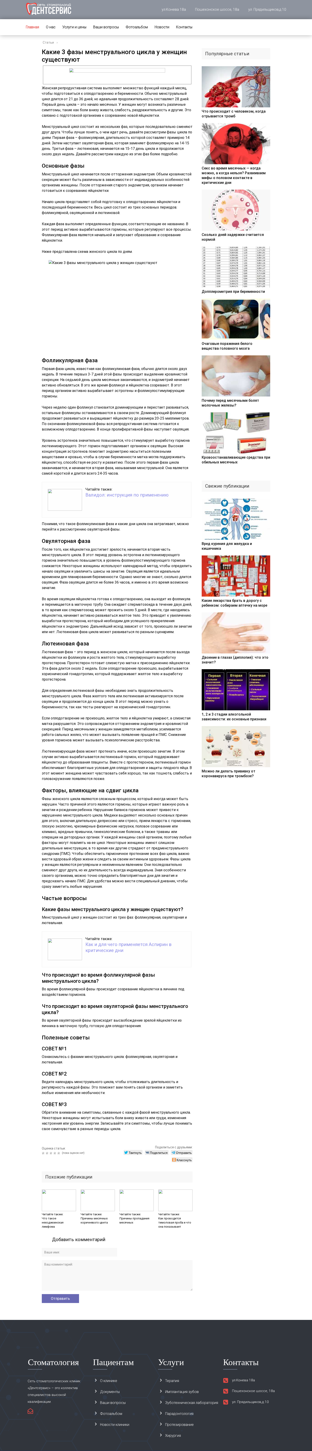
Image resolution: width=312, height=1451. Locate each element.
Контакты (184, 27)
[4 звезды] (55, 1153)
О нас (51, 27)
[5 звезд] (59, 1153)
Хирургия (173, 1435)
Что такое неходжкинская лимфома (52, 1222)
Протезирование (179, 1424)
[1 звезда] (44, 1153)
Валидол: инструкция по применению (127, 495)
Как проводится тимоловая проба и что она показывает (174, 1222)
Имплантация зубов (182, 1392)
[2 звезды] (48, 1153)
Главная (32, 27)
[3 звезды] (51, 1153)
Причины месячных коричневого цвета (94, 1220)
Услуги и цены (74, 27)
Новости (162, 27)
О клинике (108, 1381)
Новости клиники (114, 1424)
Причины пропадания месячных (134, 1220)
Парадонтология (179, 1413)
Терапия (172, 1381)
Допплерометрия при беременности (233, 291)
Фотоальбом (137, 27)
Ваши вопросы (106, 27)
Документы (110, 1392)
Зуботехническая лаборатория (191, 1403)
